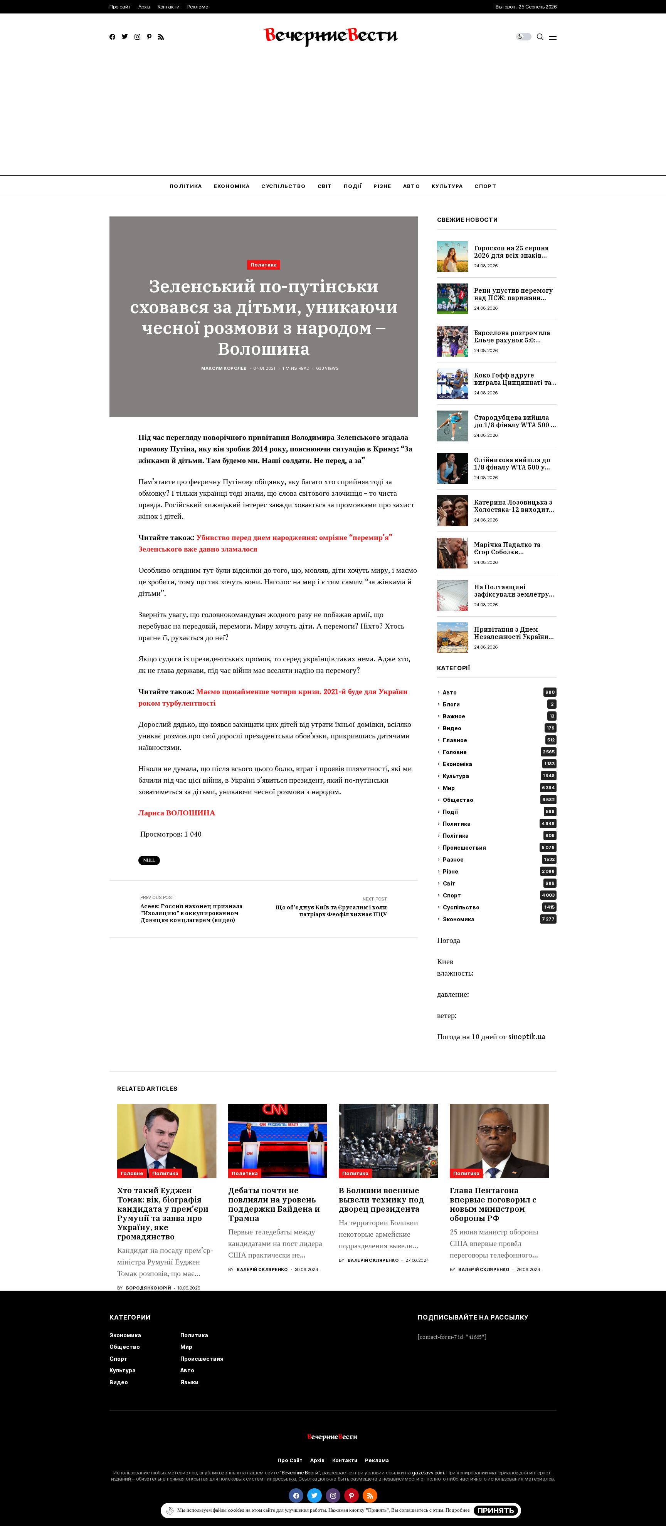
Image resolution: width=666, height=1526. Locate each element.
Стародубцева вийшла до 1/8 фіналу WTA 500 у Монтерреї (514, 425)
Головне (499, 752)
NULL (149, 860)
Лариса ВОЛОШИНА (176, 813)
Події (499, 811)
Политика (264, 265)
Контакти (344, 1460)
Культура (499, 776)
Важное (498, 716)
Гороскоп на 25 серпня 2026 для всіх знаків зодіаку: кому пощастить (511, 259)
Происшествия (499, 847)
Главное (499, 740)
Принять (496, 1510)
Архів (317, 1460)
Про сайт (290, 1460)
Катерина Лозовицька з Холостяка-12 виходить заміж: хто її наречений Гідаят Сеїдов (513, 513)
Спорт (499, 895)
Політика (499, 835)
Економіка (499, 764)
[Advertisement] (333, 117)
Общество (499, 800)
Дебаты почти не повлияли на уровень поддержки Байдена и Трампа (274, 1204)
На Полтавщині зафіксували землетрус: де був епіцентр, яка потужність (514, 598)
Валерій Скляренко (262, 1269)
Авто (499, 692)
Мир (499, 788)
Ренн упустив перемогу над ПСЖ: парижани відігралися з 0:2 (513, 298)
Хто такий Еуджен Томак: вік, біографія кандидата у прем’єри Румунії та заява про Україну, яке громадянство (163, 1213)
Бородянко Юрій (148, 1288)
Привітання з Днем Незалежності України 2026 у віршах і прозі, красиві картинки (511, 640)
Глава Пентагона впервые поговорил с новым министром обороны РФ (493, 1204)
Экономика (499, 919)
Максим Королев (224, 368)
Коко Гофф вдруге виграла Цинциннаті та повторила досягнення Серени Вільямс (512, 386)
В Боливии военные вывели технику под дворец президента (381, 1199)
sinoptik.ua (526, 1037)
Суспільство (499, 907)
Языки (189, 1382)
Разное (499, 859)
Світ (499, 883)
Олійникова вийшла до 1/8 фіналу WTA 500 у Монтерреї (512, 467)
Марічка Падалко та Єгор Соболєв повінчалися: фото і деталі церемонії (507, 556)
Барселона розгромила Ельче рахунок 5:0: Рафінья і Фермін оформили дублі (512, 344)
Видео (499, 728)
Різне (499, 871)
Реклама (377, 1460)
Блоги (498, 704)
